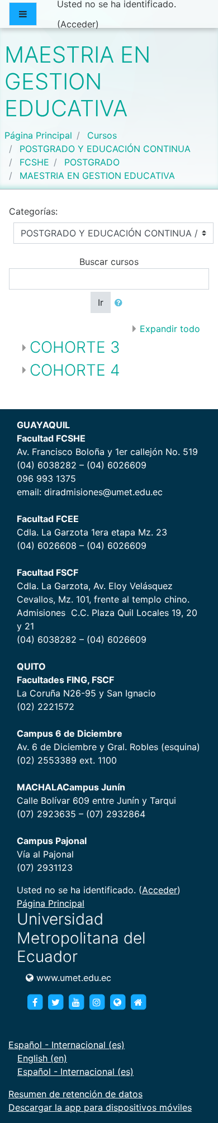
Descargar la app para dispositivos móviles (100, 1107)
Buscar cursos (109, 261)
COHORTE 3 (75, 347)
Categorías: (33, 211)
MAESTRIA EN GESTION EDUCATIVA (97, 175)
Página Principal (38, 135)
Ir (100, 302)
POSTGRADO (92, 162)
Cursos (102, 135)
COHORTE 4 (75, 370)
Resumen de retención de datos (75, 1094)
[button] (120, 302)
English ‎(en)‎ (42, 1058)
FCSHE (34, 162)
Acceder (78, 24)
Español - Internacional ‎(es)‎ (66, 1044)
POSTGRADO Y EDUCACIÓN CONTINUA (105, 148)
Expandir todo (170, 328)
